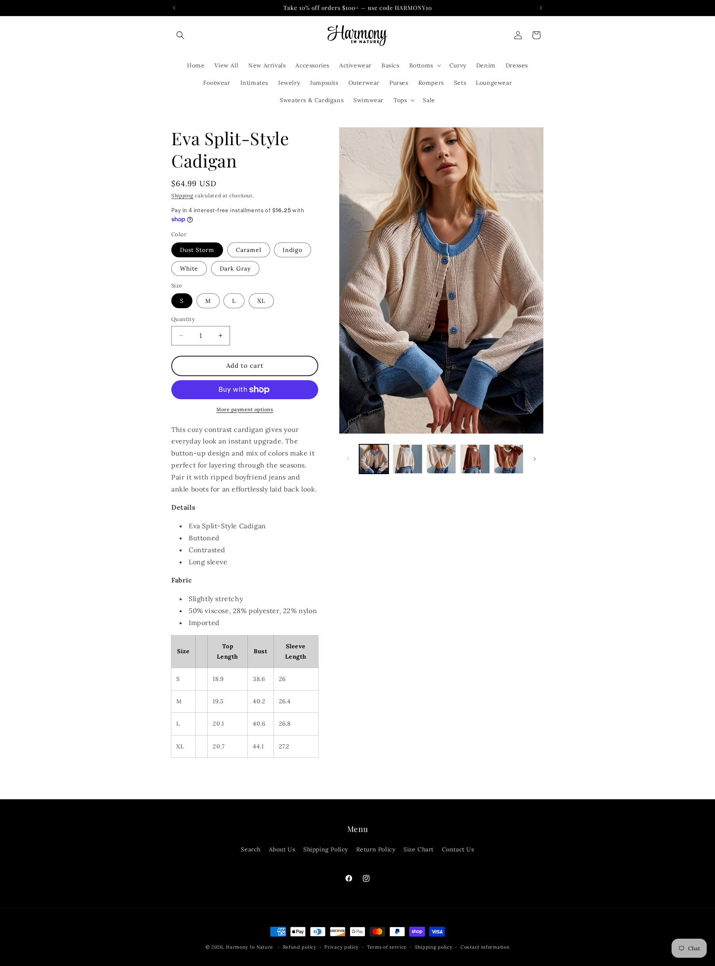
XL (261, 300)
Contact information (485, 946)
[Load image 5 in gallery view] (474, 459)
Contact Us (458, 849)
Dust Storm (197, 250)
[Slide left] (348, 459)
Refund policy (300, 946)
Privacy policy (341, 946)
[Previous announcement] (174, 8)
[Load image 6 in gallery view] (508, 459)
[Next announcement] (541, 8)
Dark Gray (235, 268)
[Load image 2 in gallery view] (407, 459)
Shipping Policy (325, 849)
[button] (180, 35)
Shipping (182, 195)
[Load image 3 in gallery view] (441, 459)
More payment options (244, 409)
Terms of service (387, 946)
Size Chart (418, 849)
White (189, 268)
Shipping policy (434, 946)
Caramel (249, 250)
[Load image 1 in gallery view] (374, 459)
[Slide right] (534, 459)
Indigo (292, 250)
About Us (282, 849)
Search (251, 849)
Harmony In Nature (249, 947)
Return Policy (376, 849)
